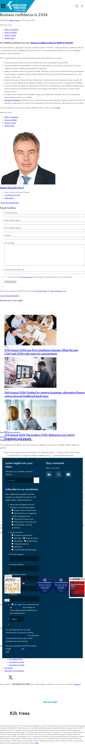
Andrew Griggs (14, 20)
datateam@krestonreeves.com (16, 635)
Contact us (77, 684)
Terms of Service (56, 291)
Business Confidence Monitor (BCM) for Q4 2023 (52, 43)
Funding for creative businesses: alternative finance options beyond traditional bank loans (44, 394)
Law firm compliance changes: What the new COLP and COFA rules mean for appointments (41, 351)
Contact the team (6, 203)
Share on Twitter (10, 35)
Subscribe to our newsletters (14, 671)
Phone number (12, 228)
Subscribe (15, 203)
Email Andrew (9, 198)
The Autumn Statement (12, 100)
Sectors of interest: (16, 532)
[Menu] (3, 6)
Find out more (50, 702)
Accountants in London (16, 665)
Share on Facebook (11, 29)
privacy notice (27, 277)
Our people (8, 668)
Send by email (9, 38)
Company (7, 235)
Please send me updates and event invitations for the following (29, 452)
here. (58, 108)
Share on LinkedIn (10, 32)
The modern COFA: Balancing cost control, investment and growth (39, 436)
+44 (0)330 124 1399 (12, 195)
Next (7, 600)
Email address (12, 220)
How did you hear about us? (14, 269)
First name (16, 554)
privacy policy (17, 607)
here (37, 743)
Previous (8, 576)
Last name (16, 564)
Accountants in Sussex (16, 662)
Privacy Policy (42, 291)
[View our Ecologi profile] (20, 702)
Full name (10, 213)
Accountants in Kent (15, 659)
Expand (2, 437)
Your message (9, 243)
